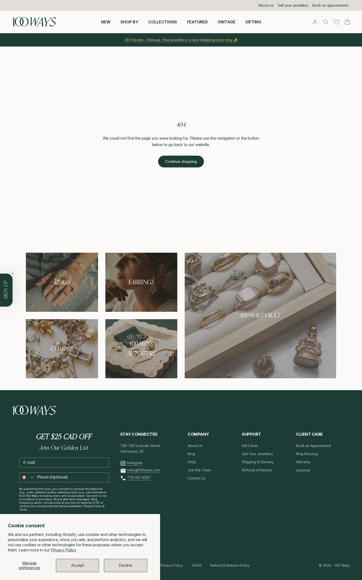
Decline (125, 565)
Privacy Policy (63, 549)
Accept (77, 565)
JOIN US (213, 311)
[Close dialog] (270, 230)
